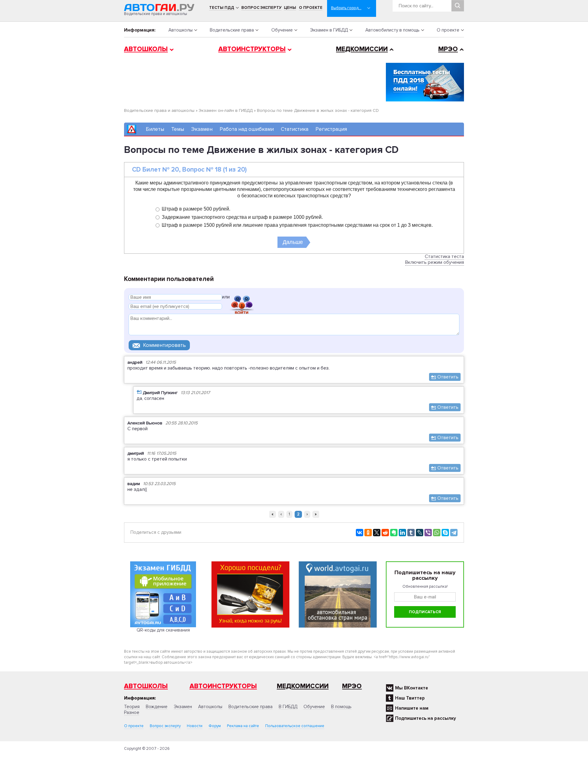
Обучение (282, 30)
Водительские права (232, 30)
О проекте (310, 7)
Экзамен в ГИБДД (329, 30)
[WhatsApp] (436, 532)
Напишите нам (411, 708)
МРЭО (448, 49)
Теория (132, 706)
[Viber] (428, 532)
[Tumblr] (411, 532)
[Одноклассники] (368, 532)
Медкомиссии (362, 49)
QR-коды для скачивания (163, 630)
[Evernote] (394, 532)
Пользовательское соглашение (294, 725)
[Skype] (445, 532)
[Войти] (242, 298)
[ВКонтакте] (359, 532)
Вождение (157, 706)
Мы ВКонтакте (411, 688)
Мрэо (352, 686)
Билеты (155, 129)
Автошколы (180, 30)
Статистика (294, 129)
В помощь (341, 706)
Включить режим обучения (434, 262)
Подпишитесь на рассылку (425, 718)
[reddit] (385, 532)
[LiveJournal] (419, 532)
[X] (376, 532)
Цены (290, 7)
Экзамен (202, 129)
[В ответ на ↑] (139, 392)
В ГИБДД (288, 706)
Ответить (447, 377)
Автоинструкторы (252, 49)
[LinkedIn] (402, 532)
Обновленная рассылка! (425, 586)
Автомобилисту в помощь (392, 30)
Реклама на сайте (243, 725)
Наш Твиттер (410, 698)
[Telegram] (454, 532)
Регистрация (331, 129)
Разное (131, 712)
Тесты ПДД (221, 7)
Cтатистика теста (444, 256)
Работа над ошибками (247, 129)
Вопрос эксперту (261, 7)
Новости (194, 725)
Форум (215, 725)
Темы (177, 129)
